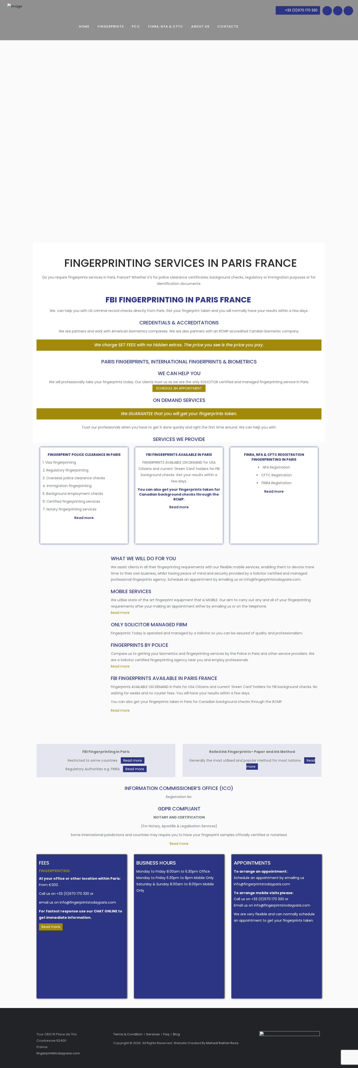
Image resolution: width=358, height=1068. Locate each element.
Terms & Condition (127, 1034)
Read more (84, 517)
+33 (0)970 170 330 (301, 10)
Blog (176, 1034)
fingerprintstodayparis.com (58, 1053)
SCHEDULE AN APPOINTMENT (179, 388)
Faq (166, 1034)
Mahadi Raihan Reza (222, 1043)
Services (153, 1034)
